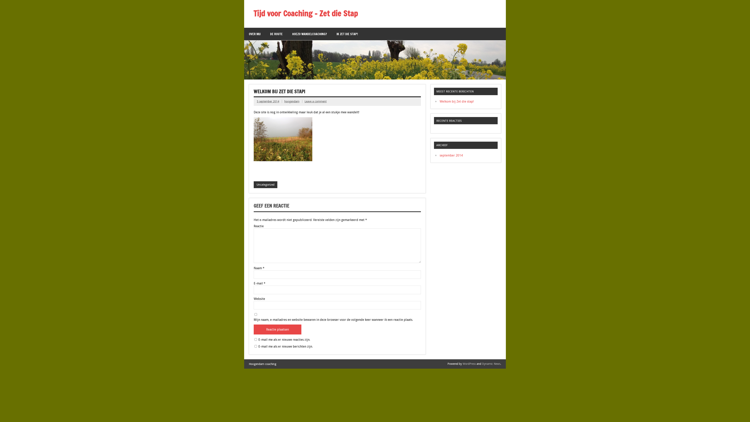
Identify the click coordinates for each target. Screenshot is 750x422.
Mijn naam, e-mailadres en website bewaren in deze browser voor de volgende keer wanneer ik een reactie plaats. (333, 319)
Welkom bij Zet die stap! (457, 101)
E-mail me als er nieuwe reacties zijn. (284, 340)
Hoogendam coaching (262, 364)
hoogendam (291, 101)
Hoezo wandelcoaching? (309, 34)
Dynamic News (491, 363)
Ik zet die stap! (347, 34)
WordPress (469, 363)
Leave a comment (315, 101)
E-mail (259, 283)
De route (276, 34)
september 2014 (451, 155)
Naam (259, 268)
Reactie (259, 226)
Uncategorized (265, 184)
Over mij (255, 34)
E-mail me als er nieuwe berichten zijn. (285, 346)
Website (259, 298)
